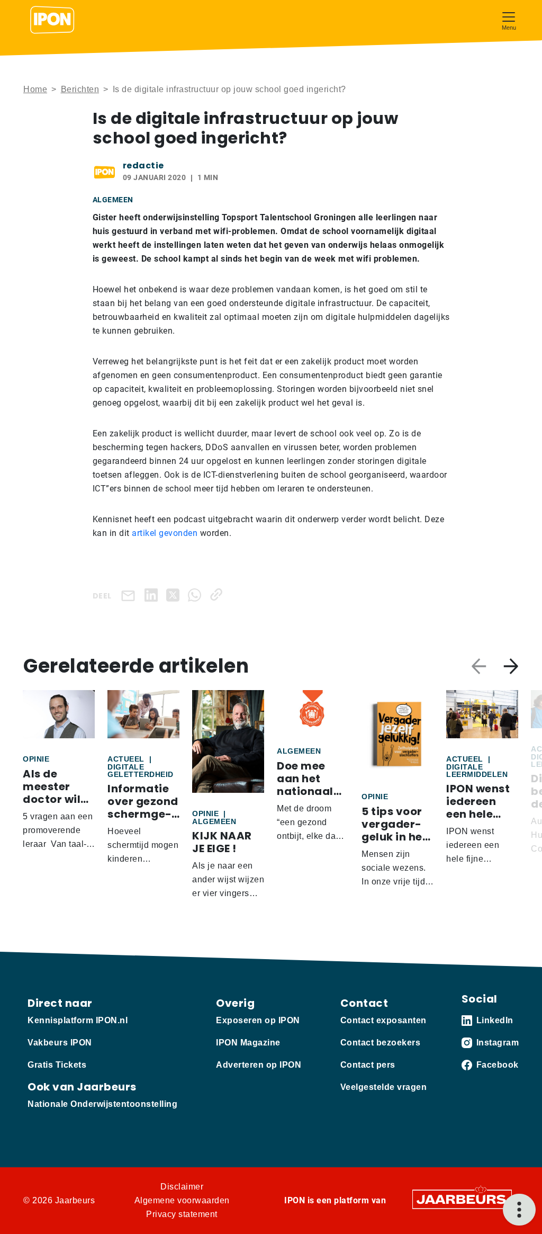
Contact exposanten (383, 1020)
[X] (175, 594)
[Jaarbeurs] (462, 1199)
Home (35, 89)
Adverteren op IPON (258, 1064)
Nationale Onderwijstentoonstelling (102, 1103)
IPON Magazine (248, 1042)
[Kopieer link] (218, 594)
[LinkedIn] (153, 594)
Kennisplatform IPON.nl (78, 1020)
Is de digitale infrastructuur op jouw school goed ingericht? (229, 89)
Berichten (80, 89)
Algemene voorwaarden (182, 1200)
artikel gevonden (164, 533)
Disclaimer (181, 1186)
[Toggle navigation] (509, 20)
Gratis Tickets (57, 1064)
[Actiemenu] (519, 1210)
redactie (143, 165)
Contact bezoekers (380, 1042)
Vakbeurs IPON (60, 1042)
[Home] (52, 20)
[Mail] (130, 595)
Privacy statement (182, 1214)
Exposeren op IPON (258, 1020)
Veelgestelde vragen (383, 1087)
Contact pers (367, 1064)
